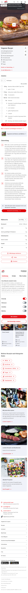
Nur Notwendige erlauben (14, 321)
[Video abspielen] (14, 25)
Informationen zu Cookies (6, 581)
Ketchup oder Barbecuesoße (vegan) (17, 121)
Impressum (3, 587)
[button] (14, 128)
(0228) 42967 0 (7, 510)
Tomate (10, 113)
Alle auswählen (24, 83)
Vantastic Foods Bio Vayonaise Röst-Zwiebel (17, 117)
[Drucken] (25, 54)
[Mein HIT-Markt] (21, 2)
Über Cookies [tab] (22, 275)
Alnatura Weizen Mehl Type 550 (16, 86)
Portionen (9, 80)
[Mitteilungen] (25, 48)
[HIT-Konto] (18, 2)
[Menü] (2, 2)
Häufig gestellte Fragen (8, 502)
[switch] (25, 303)
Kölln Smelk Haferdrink (13, 97)
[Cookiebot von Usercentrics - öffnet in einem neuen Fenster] (21, 271)
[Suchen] (14, 2)
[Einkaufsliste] (25, 2)
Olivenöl (10, 100)
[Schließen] (24, 5)
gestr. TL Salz (11, 89)
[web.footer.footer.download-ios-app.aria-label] (5, 563)
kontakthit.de (6, 506)
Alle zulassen (14, 316)
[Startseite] (5, 2)
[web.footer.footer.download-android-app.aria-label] (14, 563)
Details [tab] (14, 275)
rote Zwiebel (11, 108)
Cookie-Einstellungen (5, 579)
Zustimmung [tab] (5, 275)
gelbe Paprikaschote (13, 110)
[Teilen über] (25, 51)
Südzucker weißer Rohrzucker (15, 92)
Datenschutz (4, 585)
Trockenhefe (11, 95)
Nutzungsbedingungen (6, 583)
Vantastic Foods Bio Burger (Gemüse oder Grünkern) (17, 104)
